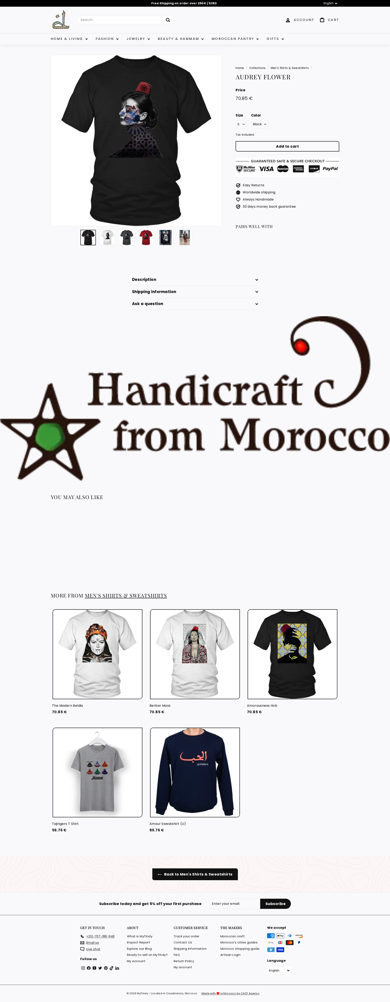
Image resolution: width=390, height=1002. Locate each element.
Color (256, 115)
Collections (257, 68)
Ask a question (147, 303)
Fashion (106, 38)
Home (240, 68)
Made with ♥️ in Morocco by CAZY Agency (231, 993)
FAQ (177, 955)
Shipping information (154, 291)
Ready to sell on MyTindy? (147, 955)
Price (240, 90)
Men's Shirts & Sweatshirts (290, 68)
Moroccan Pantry (234, 38)
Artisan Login (230, 955)
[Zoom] (136, 140)
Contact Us (183, 942)
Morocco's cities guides (239, 942)
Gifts (274, 38)
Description (144, 279)
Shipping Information (190, 948)
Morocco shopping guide (240, 948)
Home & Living (67, 38)
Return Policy (184, 961)
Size (239, 115)
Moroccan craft (232, 936)
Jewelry (137, 38)
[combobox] (125, 20)
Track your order (186, 936)
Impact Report (138, 942)
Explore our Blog (139, 948)
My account (136, 961)
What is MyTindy (139, 936)
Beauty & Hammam (179, 38)
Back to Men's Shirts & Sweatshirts (198, 874)
